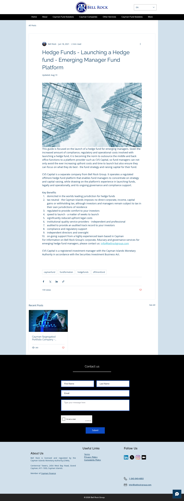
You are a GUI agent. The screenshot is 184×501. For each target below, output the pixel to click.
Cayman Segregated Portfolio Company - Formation (43, 338)
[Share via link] (63, 281)
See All (152, 305)
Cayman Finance (48, 473)
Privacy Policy (91, 457)
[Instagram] (138, 457)
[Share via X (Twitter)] (50, 281)
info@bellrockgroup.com (140, 485)
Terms (87, 454)
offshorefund (99, 272)
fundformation (66, 272)
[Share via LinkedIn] (56, 281)
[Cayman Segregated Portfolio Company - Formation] (48, 321)
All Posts (32, 25)
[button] (63, 16)
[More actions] (140, 44)
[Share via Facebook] (43, 281)
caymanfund (49, 272)
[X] (132, 457)
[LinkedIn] (126, 457)
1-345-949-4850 (136, 478)
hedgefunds (83, 272)
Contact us (92, 366)
